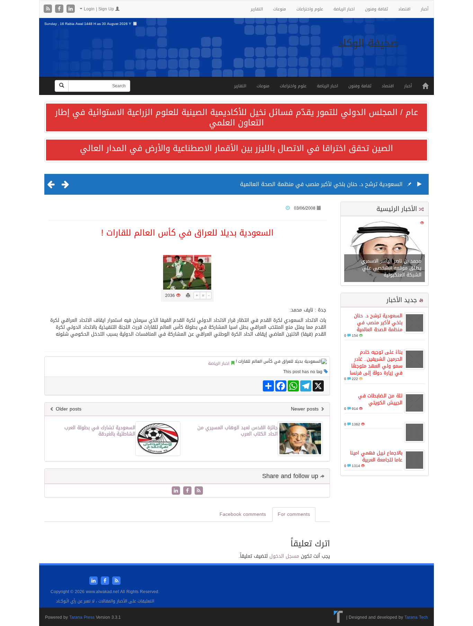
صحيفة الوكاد (368, 43)
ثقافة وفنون (376, 9)
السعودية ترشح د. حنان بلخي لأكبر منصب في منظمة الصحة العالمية (321, 184)
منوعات (279, 9)
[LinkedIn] (70, 9)
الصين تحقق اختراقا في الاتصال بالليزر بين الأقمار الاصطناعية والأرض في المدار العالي (236, 148)
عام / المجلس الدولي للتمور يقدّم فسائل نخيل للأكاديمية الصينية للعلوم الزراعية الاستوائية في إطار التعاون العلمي (236, 117)
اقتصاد (404, 9)
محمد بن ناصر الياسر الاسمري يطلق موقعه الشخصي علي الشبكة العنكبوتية (391, 268)
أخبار (424, 9)
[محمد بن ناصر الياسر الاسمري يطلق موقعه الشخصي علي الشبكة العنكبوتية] (384, 251)
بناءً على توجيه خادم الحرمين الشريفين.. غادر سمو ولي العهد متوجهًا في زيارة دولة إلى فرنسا (376, 362)
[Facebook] (60, 9)
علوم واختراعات (309, 9)
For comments (294, 514)
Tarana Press (82, 617)
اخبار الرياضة (344, 9)
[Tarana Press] (338, 617)
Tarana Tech (416, 617)
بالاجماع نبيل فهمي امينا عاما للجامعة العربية (376, 456)
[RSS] (48, 9)
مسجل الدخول (284, 556)
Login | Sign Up (98, 9)
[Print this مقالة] (188, 295)
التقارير (257, 9)
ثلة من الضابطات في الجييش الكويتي (380, 399)
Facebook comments (243, 514)
